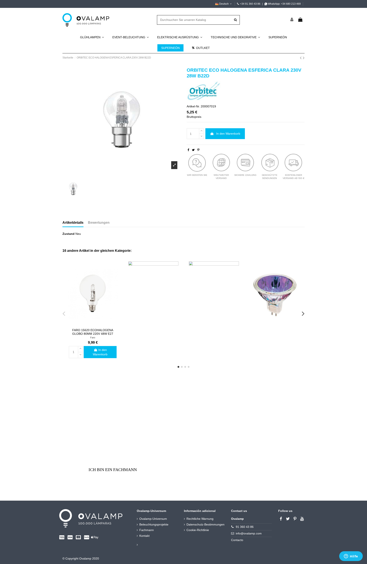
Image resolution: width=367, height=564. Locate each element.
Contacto (237, 540)
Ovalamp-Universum (153, 518)
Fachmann (146, 530)
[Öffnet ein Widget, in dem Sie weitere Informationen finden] (351, 556)
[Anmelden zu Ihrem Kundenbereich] (292, 19)
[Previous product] (301, 57)
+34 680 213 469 (291, 3)
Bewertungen (99, 222)
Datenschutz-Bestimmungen (205, 524)
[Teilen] (188, 150)
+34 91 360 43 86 (250, 3)
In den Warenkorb (228, 133)
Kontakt (144, 535)
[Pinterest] (198, 150)
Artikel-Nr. (193, 106)
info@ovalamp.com (249, 533)
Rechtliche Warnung (199, 518)
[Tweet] (193, 150)
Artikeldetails (72, 222)
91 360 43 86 (245, 526)
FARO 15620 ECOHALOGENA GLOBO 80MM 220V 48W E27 (92, 331)
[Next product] (304, 57)
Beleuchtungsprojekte (153, 524)
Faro (92, 337)
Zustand (68, 233)
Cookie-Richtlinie (197, 530)
